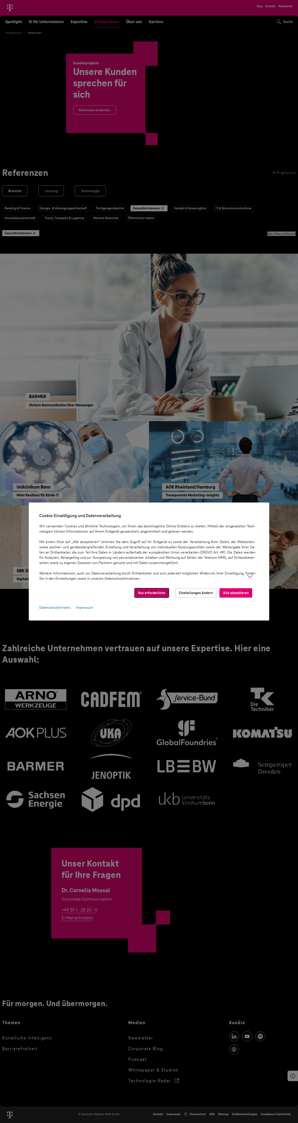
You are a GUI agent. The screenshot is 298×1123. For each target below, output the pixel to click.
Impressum (84, 607)
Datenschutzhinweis (54, 607)
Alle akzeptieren (236, 593)
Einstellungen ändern (196, 593)
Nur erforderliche (151, 593)
